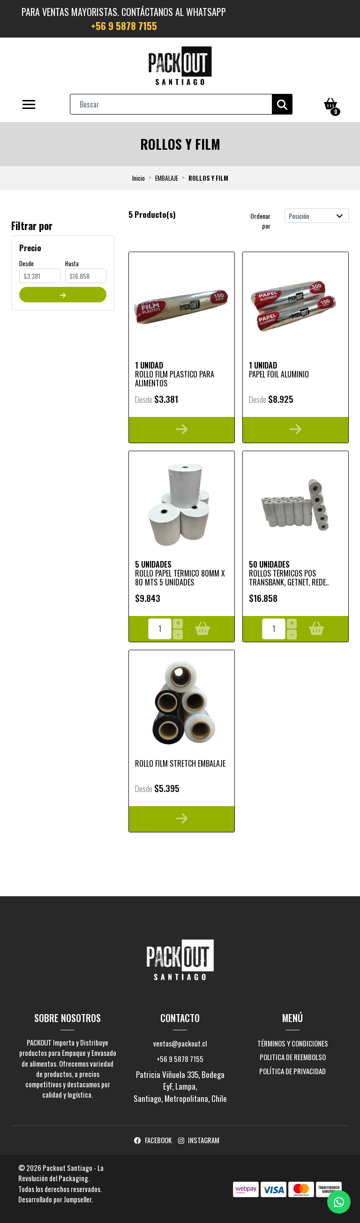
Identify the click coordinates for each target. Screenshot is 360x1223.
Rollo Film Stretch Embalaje (180, 763)
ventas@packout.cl (180, 1043)
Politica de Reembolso (293, 1057)
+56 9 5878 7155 (124, 26)
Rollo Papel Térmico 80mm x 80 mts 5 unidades (180, 578)
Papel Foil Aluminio (279, 374)
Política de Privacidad (292, 1071)
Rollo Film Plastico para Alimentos (174, 379)
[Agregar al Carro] (203, 629)
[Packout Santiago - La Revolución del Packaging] (180, 65)
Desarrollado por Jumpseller (54, 1199)
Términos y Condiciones (292, 1043)
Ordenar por (260, 221)
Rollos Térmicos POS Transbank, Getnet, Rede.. (289, 578)
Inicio (138, 178)
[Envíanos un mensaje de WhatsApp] (339, 1202)
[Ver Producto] (181, 429)
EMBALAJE (166, 178)
